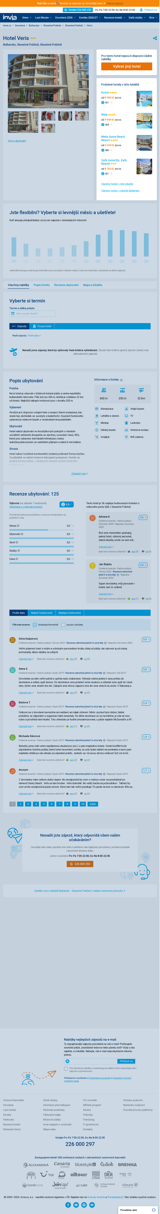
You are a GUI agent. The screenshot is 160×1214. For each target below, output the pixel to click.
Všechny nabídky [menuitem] (18, 285)
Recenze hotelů (11, 1124)
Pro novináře (90, 1100)
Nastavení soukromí (134, 1105)
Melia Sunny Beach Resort (113, 138)
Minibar (105, 422)
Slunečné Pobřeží (52, 25)
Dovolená (20, 25)
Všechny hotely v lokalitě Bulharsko (120, 190)
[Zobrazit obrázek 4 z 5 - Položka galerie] (82, 115)
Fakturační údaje (52, 1114)
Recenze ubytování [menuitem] (66, 285)
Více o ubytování (17, 140)
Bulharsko (34, 25)
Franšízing (88, 1119)
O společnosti (90, 1124)
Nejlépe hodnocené (70, 612)
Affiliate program (92, 1105)
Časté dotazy (50, 1100)
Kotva (105, 92)
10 (83, 804)
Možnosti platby (52, 1119)
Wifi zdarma (136, 437)
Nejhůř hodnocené (41, 612)
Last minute (9, 1109)
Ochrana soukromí (133, 1100)
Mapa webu (49, 1129)
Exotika (7, 1114)
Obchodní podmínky (54, 1109)
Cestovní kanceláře (13, 1100)
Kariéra (87, 1109)
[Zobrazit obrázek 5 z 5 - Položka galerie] (48, 128)
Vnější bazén (137, 408)
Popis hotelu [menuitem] (42, 285)
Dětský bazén (108, 429)
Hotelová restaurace (140, 429)
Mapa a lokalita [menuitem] (92, 285)
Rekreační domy (12, 1129)
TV (131, 415)
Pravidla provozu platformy (138, 1109)
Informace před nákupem (56, 1105)
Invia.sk (91, 1197)
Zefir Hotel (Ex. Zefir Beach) (114, 162)
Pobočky (88, 1114)
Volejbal (105, 437)
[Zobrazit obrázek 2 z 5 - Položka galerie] (48, 115)
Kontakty (88, 1129)
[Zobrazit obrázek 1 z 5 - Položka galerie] (23, 122)
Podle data (18, 612)
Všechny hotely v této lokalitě (117, 183)
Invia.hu (101, 1197)
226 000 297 (80, 1144)
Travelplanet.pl (115, 1197)
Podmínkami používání (99, 1078)
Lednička (135, 422)
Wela (104, 114)
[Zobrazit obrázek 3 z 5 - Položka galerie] (65, 115)
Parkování (8, 1119)
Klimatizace (107, 408)
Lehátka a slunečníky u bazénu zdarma (111, 415)
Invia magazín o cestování (57, 1124)
